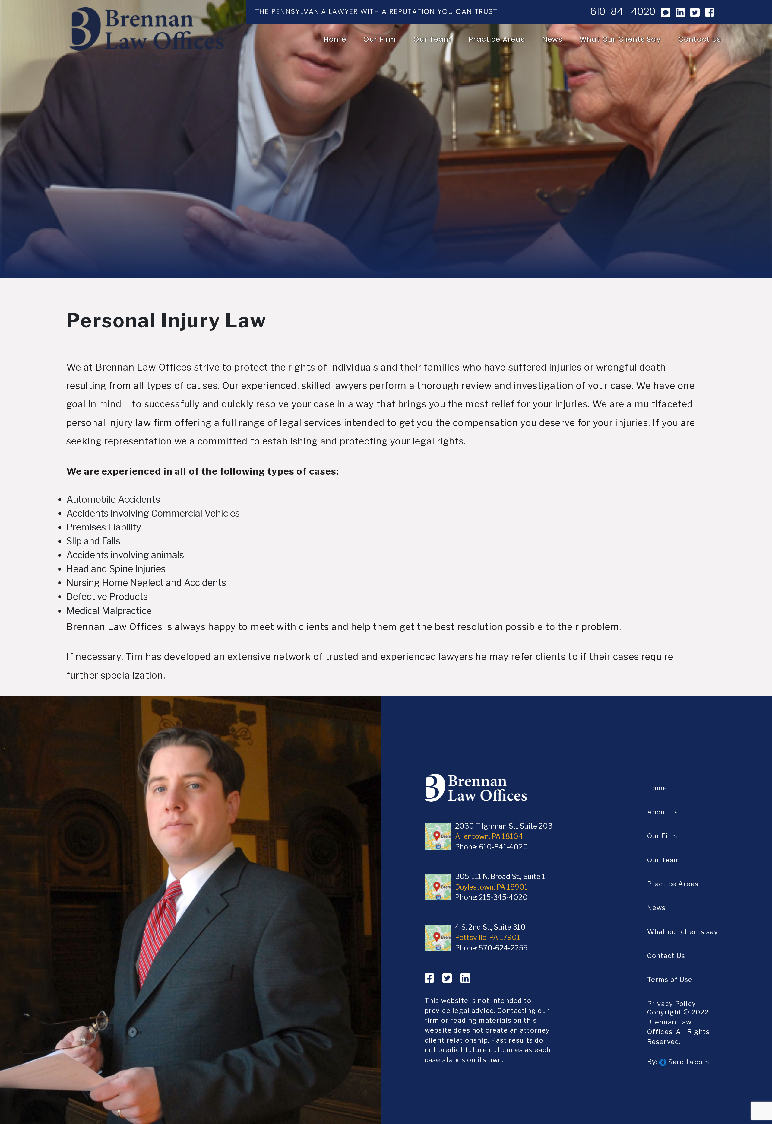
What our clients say (620, 39)
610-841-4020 (623, 12)
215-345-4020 (503, 897)
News (552, 39)
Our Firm (379, 39)
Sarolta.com (687, 1062)
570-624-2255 (503, 948)
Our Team (432, 39)
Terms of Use (670, 979)
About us (662, 812)
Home (335, 39)
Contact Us (699, 39)
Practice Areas (497, 39)
